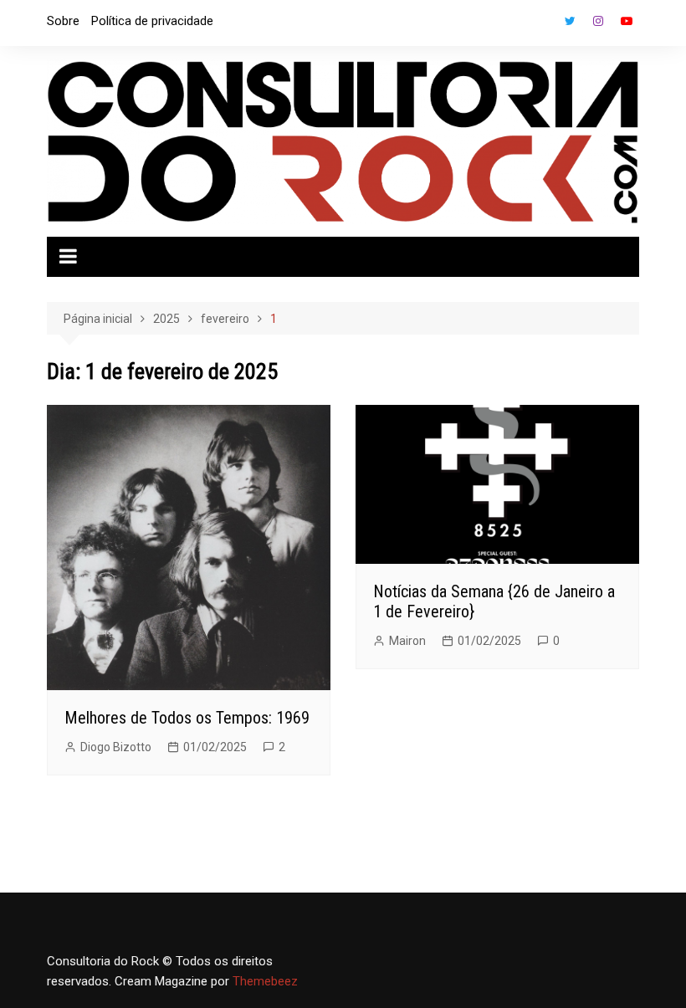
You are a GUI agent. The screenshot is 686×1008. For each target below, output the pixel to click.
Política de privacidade (152, 20)
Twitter (569, 20)
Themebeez (265, 981)
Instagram (598, 20)
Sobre (63, 20)
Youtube (626, 20)
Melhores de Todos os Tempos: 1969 (187, 718)
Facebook (541, 25)
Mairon (407, 640)
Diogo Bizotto (115, 747)
